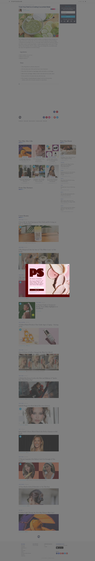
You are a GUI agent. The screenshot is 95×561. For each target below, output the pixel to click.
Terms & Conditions (33, 292)
